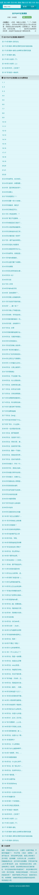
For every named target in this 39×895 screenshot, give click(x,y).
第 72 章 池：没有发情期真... (12, 393)
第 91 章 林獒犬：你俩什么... (12, 477)
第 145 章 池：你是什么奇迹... (12, 713)
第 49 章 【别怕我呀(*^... (10, 293)
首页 (1, 2)
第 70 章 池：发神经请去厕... (12, 385)
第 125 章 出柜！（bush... (11, 626)
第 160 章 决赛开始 (8, 779)
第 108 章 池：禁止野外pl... (11, 551)
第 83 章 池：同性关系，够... (12, 442)
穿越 (23, 2)
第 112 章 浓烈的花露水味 (11, 569)
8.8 (3, 113)
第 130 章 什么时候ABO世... (11, 647)
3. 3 (3, 91)
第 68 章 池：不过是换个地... (12, 376)
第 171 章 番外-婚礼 (9, 55)
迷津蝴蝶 (12, 858)
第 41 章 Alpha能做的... (10, 258)
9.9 (3, 117)
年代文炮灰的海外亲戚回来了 (14, 869)
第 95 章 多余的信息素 (9, 494)
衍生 (33, 2)
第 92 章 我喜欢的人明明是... (12, 481)
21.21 (4, 170)
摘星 (3, 850)
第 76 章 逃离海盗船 (9, 411)
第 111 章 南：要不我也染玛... (12, 564)
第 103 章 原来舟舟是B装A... (11, 529)
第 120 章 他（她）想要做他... (12, 604)
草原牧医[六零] (7, 880)
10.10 (4, 122)
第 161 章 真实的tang (9, 783)
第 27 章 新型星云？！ (9, 196)
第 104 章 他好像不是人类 (11, 534)
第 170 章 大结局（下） (10, 59)
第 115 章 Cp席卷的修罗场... (11, 582)
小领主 (24, 853)
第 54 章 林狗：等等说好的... (12, 314)
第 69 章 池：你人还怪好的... (12, 380)
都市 (8, 2)
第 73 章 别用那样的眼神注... (12, 398)
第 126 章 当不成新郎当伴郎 (11, 630)
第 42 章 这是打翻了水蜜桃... (12, 262)
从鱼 (16, 864)
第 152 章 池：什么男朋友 (11, 744)
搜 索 (25, 6)
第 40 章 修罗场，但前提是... (12, 253)
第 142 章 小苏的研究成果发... (12, 700)
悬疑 (19, 2)
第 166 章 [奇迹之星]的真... (11, 805)
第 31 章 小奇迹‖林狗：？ (11, 214)
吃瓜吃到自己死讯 (26, 864)
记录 (32, 6)
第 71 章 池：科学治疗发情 (11, 389)
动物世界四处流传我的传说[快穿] (24, 877)
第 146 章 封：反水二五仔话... (12, 718)
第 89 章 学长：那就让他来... (12, 468)
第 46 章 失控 (6, 279)
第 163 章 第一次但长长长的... (12, 792)
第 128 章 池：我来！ (9, 639)
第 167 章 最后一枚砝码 (10, 72)
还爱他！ (31, 853)
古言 (26, 2)
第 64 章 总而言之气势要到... (12, 358)
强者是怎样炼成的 (22, 872)
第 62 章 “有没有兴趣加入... (11, 350)
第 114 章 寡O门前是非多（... (12, 577)
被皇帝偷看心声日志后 (20, 875)
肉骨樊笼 (8, 877)
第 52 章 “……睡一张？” (10, 306)
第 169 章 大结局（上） (10, 63)
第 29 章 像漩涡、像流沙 (10, 205)
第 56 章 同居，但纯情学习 (11, 323)
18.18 (4, 157)
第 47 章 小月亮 (7, 284)
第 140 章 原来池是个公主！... (12, 691)
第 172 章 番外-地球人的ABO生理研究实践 (16, 50)
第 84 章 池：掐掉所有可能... (12, 446)
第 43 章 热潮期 (7, 266)
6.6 (3, 104)
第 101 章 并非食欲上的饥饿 (11, 520)
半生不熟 (17, 853)
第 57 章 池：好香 (8, 328)
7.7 (3, 109)
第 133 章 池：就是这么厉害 (11, 661)
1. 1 (3, 82)
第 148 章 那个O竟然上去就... (12, 726)
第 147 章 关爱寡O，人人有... (12, 722)
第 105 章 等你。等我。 (10, 538)
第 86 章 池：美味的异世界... (12, 455)
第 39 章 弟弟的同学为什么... (12, 249)
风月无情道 (10, 872)
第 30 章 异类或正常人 (9, 209)
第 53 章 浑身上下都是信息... (12, 310)
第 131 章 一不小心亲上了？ (11, 652)
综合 (37, 2)
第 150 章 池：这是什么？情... (12, 735)
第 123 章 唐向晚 (8, 617)
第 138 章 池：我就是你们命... (12, 683)
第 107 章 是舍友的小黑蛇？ (11, 547)
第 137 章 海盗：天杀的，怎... (12, 678)
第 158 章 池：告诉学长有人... (12, 770)
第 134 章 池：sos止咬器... (11, 665)
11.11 (4, 126)
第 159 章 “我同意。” (9, 775)
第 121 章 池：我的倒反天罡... (12, 608)
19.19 (4, 161)
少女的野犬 (31, 858)
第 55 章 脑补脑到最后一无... (12, 319)
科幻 (15, 2)
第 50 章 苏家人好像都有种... (12, 297)
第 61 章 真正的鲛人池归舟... (12, 345)
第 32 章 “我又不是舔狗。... (11, 218)
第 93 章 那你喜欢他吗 (9, 485)
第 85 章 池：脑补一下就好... (12, 450)
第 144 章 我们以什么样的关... (12, 709)
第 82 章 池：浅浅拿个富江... (12, 437)
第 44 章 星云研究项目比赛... (12, 271)
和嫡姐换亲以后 (7, 861)
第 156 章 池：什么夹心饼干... (12, 761)
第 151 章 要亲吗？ (8, 739)
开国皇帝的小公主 (12, 850)
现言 (30, 2)
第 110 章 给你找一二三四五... (12, 560)
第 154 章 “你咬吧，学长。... (12, 753)
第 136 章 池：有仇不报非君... (12, 674)
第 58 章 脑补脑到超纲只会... (12, 332)
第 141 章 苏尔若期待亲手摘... (12, 696)
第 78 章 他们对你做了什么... (12, 420)
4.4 (3, 95)
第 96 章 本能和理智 (9, 499)
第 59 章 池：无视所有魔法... (12, 336)
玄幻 (5, 2)
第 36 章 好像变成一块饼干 (11, 236)
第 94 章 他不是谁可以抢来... (12, 490)
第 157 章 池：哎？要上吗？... (12, 766)
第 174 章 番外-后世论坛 (10, 41)
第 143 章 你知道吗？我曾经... (12, 704)
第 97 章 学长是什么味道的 (11, 503)
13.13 (4, 135)
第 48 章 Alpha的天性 (9, 288)
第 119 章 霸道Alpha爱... (10, 599)
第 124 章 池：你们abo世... (11, 621)
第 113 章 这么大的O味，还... (12, 573)
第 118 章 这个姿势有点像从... (12, 595)
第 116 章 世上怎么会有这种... (12, 586)
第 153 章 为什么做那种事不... (12, 748)
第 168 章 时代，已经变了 (11, 68)
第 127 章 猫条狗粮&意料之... (12, 634)
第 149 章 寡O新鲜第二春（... (12, 731)
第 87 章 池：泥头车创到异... (12, 459)
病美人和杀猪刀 (29, 855)
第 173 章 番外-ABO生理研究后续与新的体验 (17, 46)
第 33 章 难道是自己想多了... (12, 222)
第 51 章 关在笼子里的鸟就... (12, 301)
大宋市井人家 (21, 858)
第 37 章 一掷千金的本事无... (12, 240)
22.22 (4, 174)
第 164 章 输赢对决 (8, 796)
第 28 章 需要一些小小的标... (12, 201)
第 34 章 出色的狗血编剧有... (12, 227)
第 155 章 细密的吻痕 (9, 757)
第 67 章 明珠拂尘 (8, 371)
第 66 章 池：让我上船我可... (12, 367)
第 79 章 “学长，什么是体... (11, 424)
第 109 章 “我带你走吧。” (10, 555)
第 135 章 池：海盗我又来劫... (12, 669)
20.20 (4, 166)
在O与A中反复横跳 (20, 861)
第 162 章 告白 (7, 788)
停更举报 (28, 17)
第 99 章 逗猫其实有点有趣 (11, 512)
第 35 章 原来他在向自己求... (12, 231)
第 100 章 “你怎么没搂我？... (12, 516)
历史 (12, 2)
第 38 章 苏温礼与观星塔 (10, 244)
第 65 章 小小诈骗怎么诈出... (12, 363)
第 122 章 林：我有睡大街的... (12, 612)
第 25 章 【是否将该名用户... (12, 187)
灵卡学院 (5, 858)
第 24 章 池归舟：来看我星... (12, 183)
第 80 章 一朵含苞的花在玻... (12, 428)
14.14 (4, 139)
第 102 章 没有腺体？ (9, 525)
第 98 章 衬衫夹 (7, 507)
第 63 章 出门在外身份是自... (12, 354)
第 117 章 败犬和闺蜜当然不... (12, 591)
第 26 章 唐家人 (7, 192)
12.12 (4, 130)
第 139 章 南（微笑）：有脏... (12, 687)
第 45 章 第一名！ (8, 275)
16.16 (4, 148)
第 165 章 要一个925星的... (11, 801)
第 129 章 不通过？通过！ (11, 643)
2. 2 (3, 87)
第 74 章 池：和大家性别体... (12, 402)
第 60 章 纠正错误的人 (9, 341)
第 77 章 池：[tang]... (9, 415)
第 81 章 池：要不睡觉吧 (10, 433)
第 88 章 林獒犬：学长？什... (12, 463)
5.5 (3, 100)
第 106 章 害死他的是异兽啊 (11, 542)
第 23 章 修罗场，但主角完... (12, 179)
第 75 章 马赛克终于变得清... (12, 406)
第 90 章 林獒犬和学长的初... (12, 472)
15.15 (4, 144)
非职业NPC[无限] (16, 855)
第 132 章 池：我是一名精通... (12, 656)
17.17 (4, 152)
